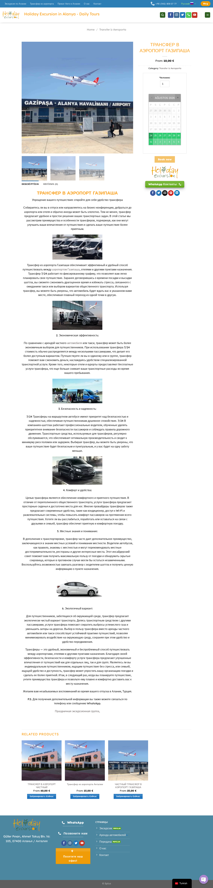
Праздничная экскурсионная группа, (77, 711)
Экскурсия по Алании (15, 3)
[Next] (127, 97)
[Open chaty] (203, 879)
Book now (165, 159)
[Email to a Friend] (165, 193)
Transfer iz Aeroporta (112, 29)
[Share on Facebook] (153, 193)
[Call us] (188, 15)
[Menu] (207, 15)
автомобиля (74, 343)
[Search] (162, 15)
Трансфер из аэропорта (42, 3)
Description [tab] (30, 184)
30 (178, 135)
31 (151, 142)
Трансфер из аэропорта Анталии (85, 784)
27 (165, 135)
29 (174, 135)
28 (169, 135)
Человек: (164, 77)
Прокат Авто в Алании (69, 3)
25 (155, 135)
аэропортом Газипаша (66, 269)
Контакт (97, 3)
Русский (185, 3)
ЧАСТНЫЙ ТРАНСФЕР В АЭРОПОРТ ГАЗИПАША (128, 786)
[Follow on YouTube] (194, 15)
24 (151, 135)
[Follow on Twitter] (182, 15)
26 (160, 135)
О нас (87, 3)
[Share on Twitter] (159, 193)
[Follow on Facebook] (170, 15)
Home (91, 29)
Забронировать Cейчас (42, 796)
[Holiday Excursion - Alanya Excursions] (10, 15)
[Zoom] (26, 149)
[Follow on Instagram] (176, 15)
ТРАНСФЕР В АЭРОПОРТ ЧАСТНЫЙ (42, 786)
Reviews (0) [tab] (50, 184)
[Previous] (28, 97)
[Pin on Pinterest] (171, 193)
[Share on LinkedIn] (177, 193)
